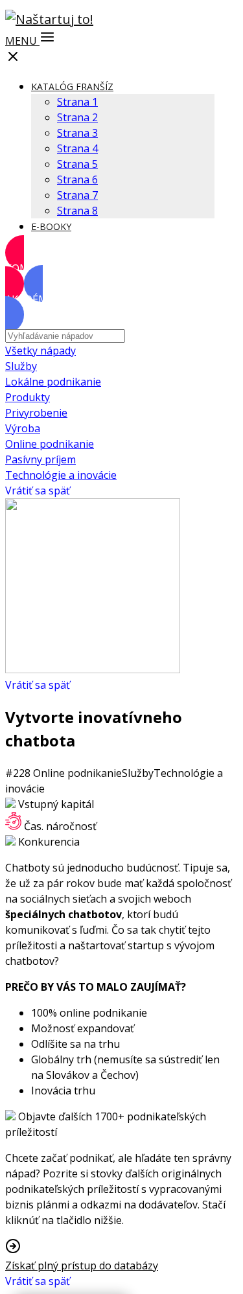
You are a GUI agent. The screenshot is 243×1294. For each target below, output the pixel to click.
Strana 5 (77, 164)
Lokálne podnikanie (53, 382)
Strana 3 (77, 133)
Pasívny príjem (40, 459)
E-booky (51, 226)
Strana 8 (77, 210)
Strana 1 (77, 102)
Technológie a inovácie (61, 475)
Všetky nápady (40, 350)
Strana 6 (77, 179)
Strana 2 (77, 117)
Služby (21, 366)
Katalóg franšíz (72, 86)
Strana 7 (77, 195)
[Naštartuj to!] (49, 19)
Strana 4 (77, 148)
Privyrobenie (36, 413)
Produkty (27, 397)
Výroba (22, 428)
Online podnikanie (49, 444)
